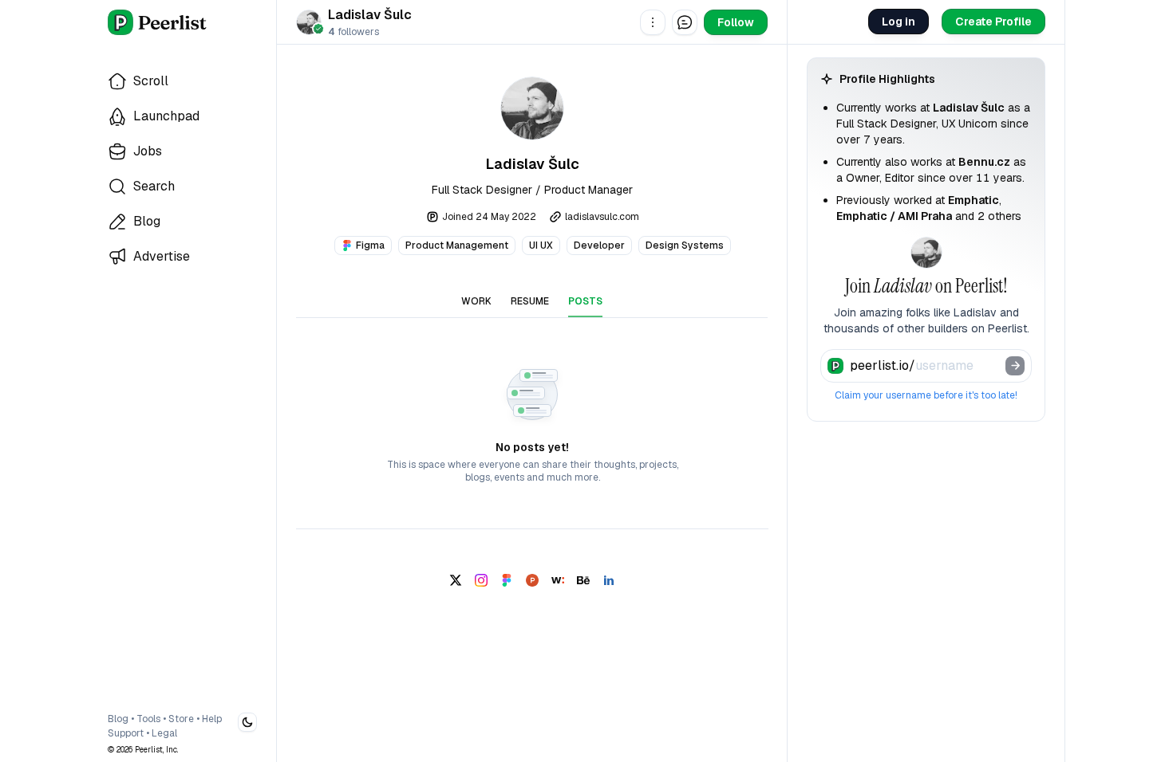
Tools (148, 719)
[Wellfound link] (557, 580)
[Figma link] (506, 580)
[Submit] (1015, 365)
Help (212, 719)
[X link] (455, 580)
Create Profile (993, 21)
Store (181, 719)
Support (126, 733)
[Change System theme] (247, 722)
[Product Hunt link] (532, 580)
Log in (898, 21)
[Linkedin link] (608, 580)
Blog (118, 719)
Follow (735, 22)
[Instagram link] (481, 580)
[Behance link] (583, 580)
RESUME (530, 301)
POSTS (585, 301)
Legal (164, 733)
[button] (652, 22)
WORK (476, 301)
